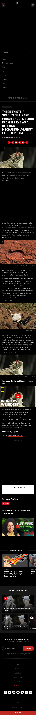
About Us (18, 665)
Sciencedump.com (28, 376)
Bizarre (9, 107)
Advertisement (18, 677)
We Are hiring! (18, 686)
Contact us (18, 669)
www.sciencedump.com (15, 435)
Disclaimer (18, 673)
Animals (4, 107)
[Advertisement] (18, 28)
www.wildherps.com (28, 265)
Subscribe (28, 648)
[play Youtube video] (18, 396)
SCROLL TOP (18, 712)
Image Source (29, 330)
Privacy (18, 682)
